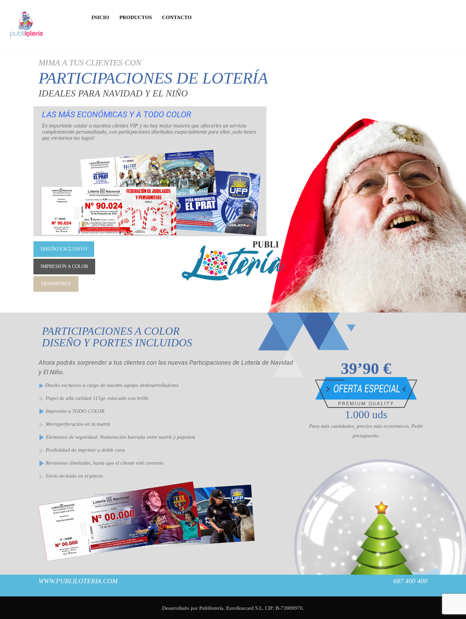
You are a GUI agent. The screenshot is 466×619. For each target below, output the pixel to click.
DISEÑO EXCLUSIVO (64, 249)
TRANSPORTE (56, 283)
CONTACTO (177, 17)
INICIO (100, 17)
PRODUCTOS (135, 17)
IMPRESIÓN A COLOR (64, 266)
